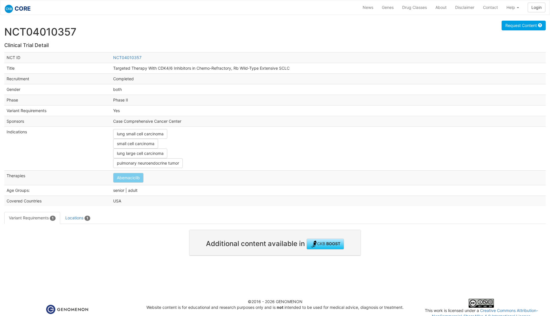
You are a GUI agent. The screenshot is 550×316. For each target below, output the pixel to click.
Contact (490, 7)
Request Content (521, 25)
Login (536, 7)
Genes (388, 7)
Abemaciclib (128, 177)
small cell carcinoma (135, 143)
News (368, 7)
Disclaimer (464, 7)
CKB (328, 243)
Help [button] (511, 7)
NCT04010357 (127, 57)
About (441, 7)
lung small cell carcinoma (140, 133)
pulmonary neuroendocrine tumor (148, 163)
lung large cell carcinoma (140, 153)
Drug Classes (414, 7)
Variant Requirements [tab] (31, 217)
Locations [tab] (76, 217)
